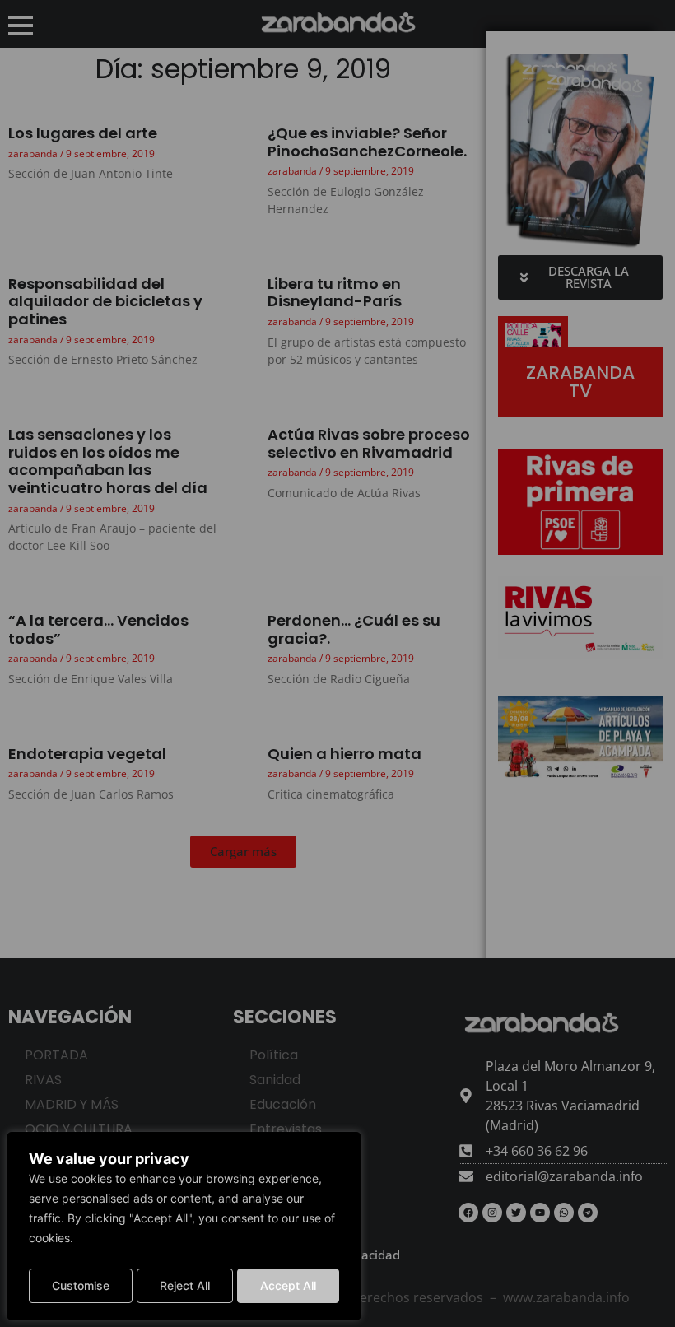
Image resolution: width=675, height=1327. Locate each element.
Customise (80, 1285)
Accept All (288, 1285)
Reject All (185, 1285)
